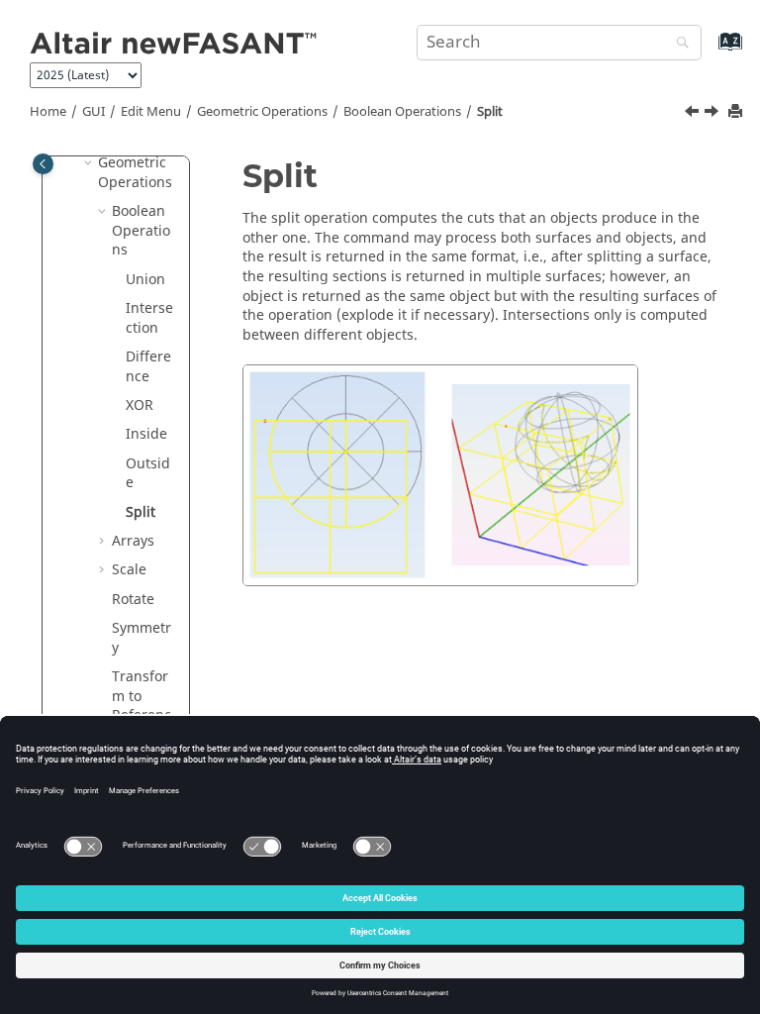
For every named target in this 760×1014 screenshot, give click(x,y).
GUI (93, 112)
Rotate (133, 599)
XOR (139, 405)
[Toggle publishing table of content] (43, 163)
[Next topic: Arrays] (713, 114)
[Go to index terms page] (709, 51)
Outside (148, 474)
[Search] (678, 44)
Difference (148, 367)
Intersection (149, 318)
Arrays (133, 541)
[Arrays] (713, 114)
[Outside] (694, 114)
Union (145, 279)
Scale (129, 569)
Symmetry (141, 638)
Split (490, 112)
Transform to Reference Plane (141, 706)
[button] (90, 163)
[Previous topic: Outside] (694, 114)
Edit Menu (151, 112)
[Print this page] (737, 112)
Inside (146, 434)
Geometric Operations (262, 112)
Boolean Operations (402, 112)
